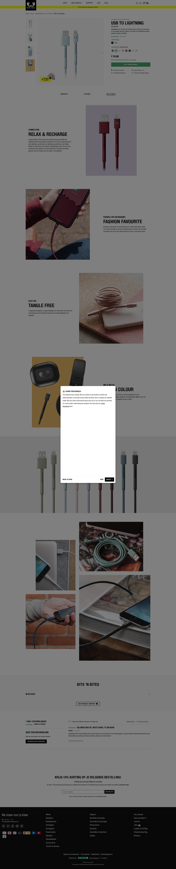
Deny (101, 479)
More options (67, 479)
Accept (108, 479)
